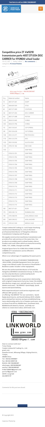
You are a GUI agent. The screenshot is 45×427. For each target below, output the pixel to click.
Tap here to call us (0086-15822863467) (22, 2)
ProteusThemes (16, 64)
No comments (30, 61)
